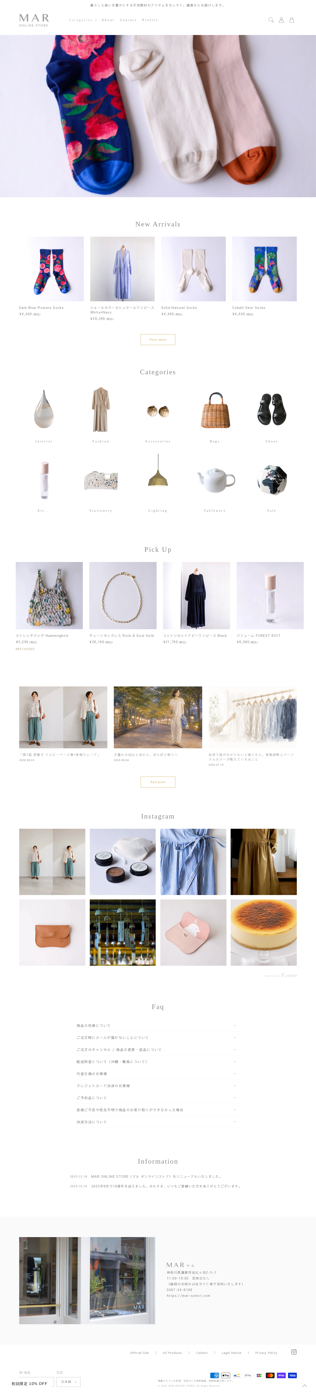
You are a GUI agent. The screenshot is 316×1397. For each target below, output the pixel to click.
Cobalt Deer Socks (249, 307)
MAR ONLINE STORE (181, 1385)
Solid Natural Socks (179, 307)
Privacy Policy (266, 1352)
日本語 (66, 1382)
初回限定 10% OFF (29, 1384)
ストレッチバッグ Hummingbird (42, 635)
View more (158, 339)
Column (202, 1352)
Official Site (139, 1352)
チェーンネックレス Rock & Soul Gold (121, 635)
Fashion (101, 441)
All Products (172, 1352)
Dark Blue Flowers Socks (41, 307)
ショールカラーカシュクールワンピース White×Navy (122, 309)
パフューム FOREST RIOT (259, 635)
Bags (215, 441)
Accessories (158, 441)
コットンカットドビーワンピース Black (195, 635)
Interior (44, 441)
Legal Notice (231, 1352)
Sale (272, 510)
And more (158, 782)
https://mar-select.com (189, 1295)
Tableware (215, 510)
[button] (82, 20)
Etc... (44, 510)
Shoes (272, 441)
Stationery (101, 510)
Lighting (158, 510)
